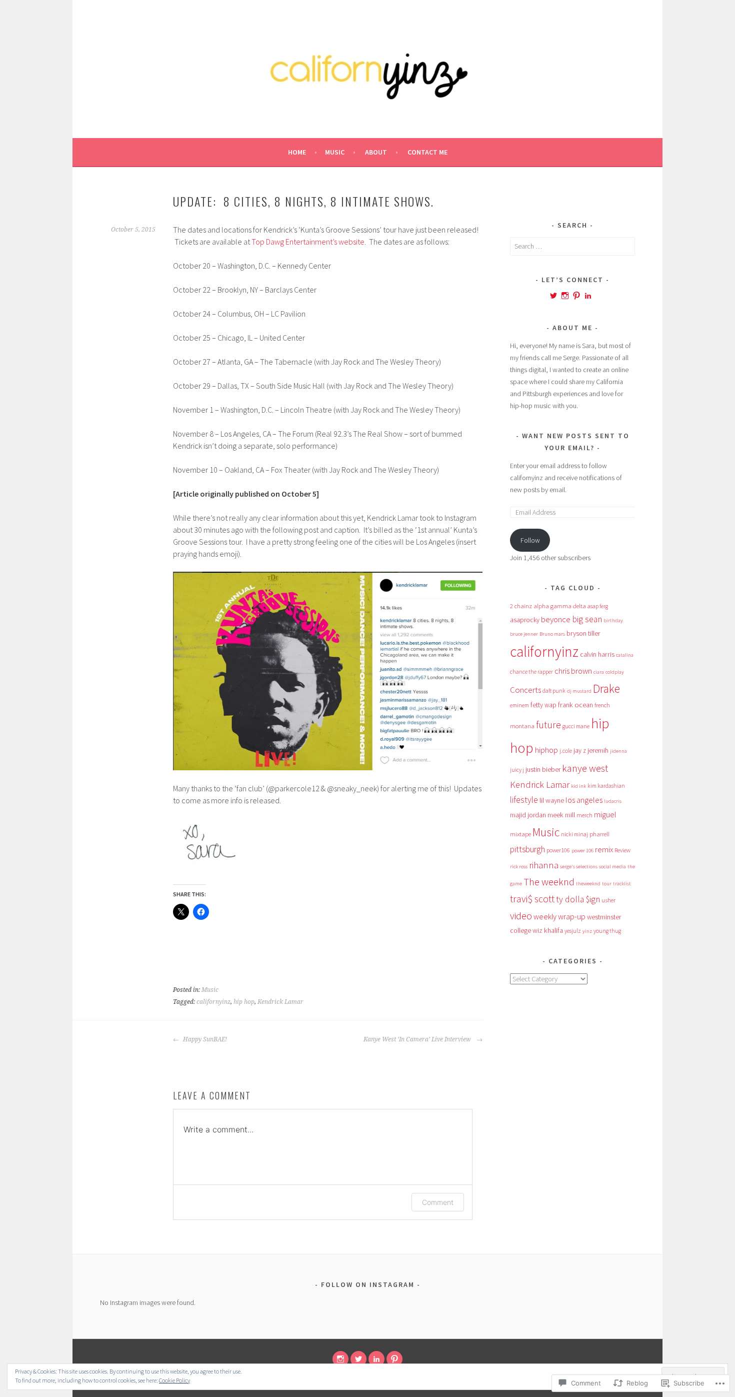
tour (607, 883)
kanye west (585, 768)
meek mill (561, 814)
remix (604, 849)
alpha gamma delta (560, 606)
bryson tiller (583, 633)
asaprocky (525, 620)
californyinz (213, 1001)
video (521, 916)
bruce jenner (524, 634)
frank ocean (575, 704)
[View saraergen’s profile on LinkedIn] (588, 296)
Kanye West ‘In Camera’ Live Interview (419, 1039)
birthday (613, 620)
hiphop (546, 750)
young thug (607, 930)
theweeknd (588, 883)
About (376, 152)
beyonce (555, 619)
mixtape (520, 834)
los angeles (584, 800)
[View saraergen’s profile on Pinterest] (576, 296)
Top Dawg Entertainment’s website (308, 242)
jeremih (598, 750)
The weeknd (549, 881)
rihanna (543, 865)
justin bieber (543, 769)
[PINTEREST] (394, 1359)
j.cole (566, 750)
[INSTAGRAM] (340, 1359)
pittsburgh (527, 849)
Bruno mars (552, 634)
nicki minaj (574, 834)
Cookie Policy (174, 1380)
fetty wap (543, 705)
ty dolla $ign (578, 899)
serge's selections (579, 866)
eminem (519, 705)
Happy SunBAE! (204, 1039)
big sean (587, 619)
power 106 (583, 850)
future (548, 725)
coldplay (615, 672)
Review (622, 850)
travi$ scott (532, 899)
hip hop (244, 1001)
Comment (438, 1202)
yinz (587, 931)
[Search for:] (572, 246)
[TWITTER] (358, 1359)
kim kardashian (606, 785)
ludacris (613, 801)
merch (584, 815)
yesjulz (572, 930)
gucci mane (576, 726)
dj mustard (579, 691)
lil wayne (552, 800)
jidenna (618, 751)
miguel (605, 814)
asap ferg (598, 606)
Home (297, 152)
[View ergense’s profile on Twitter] (554, 296)
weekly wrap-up (560, 916)
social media (612, 866)
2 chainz (521, 606)
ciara (599, 672)
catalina (625, 655)
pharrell (600, 834)
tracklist (622, 883)
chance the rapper (531, 671)
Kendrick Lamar (281, 1001)
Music (334, 152)
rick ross (519, 866)
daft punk (554, 690)
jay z (580, 750)
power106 (558, 850)
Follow (530, 540)
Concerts (525, 689)
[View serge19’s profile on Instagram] (565, 296)
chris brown (573, 671)
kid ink (578, 786)
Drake (606, 688)
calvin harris (597, 654)
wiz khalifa (547, 930)
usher (609, 900)
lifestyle (524, 799)
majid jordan (528, 814)
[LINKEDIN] (376, 1359)
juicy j (517, 769)
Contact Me (428, 152)
